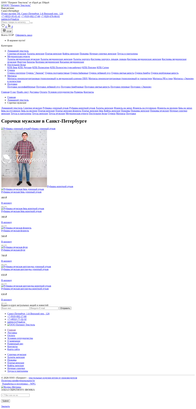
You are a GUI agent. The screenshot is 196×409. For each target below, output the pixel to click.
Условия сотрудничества (61, 92)
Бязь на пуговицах (11, 110)
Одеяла (11, 70)
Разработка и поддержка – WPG (19, 383)
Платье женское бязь (92, 110)
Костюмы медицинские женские (144, 59)
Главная (5, 92)
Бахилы (31, 62)
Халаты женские (35, 53)
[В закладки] (2, 206)
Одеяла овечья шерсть (122, 73)
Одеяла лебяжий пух (100, 73)
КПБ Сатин (103, 67)
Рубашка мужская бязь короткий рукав (21, 211)
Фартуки (21, 62)
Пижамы (84, 53)
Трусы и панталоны (127, 53)
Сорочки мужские (16, 53)
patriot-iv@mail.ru (16, 322)
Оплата (43, 92)
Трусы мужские (57, 113)
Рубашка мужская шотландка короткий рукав (25, 288)
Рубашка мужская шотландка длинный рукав (25, 269)
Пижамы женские (140, 110)
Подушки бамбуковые (72, 86)
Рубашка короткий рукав (82, 108)
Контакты (89, 92)
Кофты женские (70, 53)
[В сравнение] (5, 206)
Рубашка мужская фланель (15, 230)
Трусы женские (40, 113)
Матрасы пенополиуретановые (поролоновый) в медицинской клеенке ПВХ (47, 78)
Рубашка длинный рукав (56, 108)
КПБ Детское (25, 67)
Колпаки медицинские (47, 62)
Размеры (78, 92)
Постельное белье (16, 64)
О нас (13, 92)
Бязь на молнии (29, 110)
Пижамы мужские (159, 110)
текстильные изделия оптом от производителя (53, 377)
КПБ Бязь (12, 67)
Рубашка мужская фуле (13, 250)
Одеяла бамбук (142, 73)
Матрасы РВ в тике (163, 78)
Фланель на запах (123, 108)
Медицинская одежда (18, 56)
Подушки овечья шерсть (97, 86)
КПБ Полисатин (40, 67)
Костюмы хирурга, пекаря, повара (108, 59)
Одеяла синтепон (16, 73)
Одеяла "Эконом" (35, 73)
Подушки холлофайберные (21, 86)
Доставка (34, 92)
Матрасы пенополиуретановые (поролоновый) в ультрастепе (120, 78)
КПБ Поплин (89, 67)
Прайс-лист (23, 92)
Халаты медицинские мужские (23, 59)
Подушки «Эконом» (141, 86)
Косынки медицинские (72, 62)
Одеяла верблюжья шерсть (165, 73)
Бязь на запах (185, 108)
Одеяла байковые (79, 73)
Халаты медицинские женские (56, 59)
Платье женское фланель (68, 110)
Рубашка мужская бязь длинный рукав (21, 192)
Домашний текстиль (18, 51)
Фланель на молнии (167, 108)
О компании (13, 341)
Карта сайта (13, 349)
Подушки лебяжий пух (48, 86)
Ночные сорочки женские (103, 53)
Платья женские (53, 53)
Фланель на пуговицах (144, 108)
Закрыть (5, 406)
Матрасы (12, 75)
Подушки (12, 84)
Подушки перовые (120, 86)
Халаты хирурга (81, 59)
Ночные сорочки (16, 368)
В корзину (6, 203)
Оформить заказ (23, 35)
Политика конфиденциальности (18, 380)
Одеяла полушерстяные (57, 73)
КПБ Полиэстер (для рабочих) (66, 67)
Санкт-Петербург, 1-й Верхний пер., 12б (28, 313)
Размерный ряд (15, 343)
